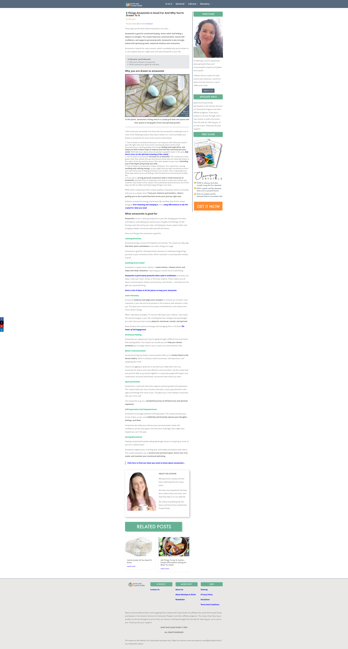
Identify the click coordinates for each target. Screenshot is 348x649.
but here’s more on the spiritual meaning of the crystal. (156, 153)
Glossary (205, 4)
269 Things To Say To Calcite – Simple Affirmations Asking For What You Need (173, 562)
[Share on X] (2, 322)
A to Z (168, 4)
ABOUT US (208, 90)
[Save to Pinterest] (2, 326)
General (180, 4)
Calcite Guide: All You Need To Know (139, 561)
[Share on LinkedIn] (2, 330)
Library (192, 4)
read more (131, 566)
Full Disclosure (149, 24)
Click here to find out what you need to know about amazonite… (156, 463)
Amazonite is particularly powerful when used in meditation (150, 275)
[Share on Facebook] (2, 319)
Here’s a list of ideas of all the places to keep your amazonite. (151, 290)
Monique (132, 19)
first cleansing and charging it (145, 204)
